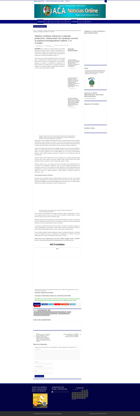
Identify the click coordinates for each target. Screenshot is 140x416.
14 (79, 394)
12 (75, 394)
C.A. (49, 310)
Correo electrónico (39, 366)
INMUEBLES (88, 21)
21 (79, 396)
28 (79, 398)
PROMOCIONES (81, 21)
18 (72, 396)
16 (84, 394)
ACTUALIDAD (62, 21)
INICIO (35, 21)
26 (75, 398)
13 (77, 394)
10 (87, 392)
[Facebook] (97, 1)
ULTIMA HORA (66, 45)
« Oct (73, 399)
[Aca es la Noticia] (70, 11)
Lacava (69, 312)
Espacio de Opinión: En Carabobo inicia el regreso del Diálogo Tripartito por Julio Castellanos (70, 335)
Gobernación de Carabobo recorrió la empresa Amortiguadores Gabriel (50, 312)
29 (82, 398)
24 (87, 396)
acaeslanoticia (38, 45)
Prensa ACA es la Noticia (64, 313)
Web (36, 371)
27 (77, 398)
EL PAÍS (46, 21)
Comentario (37, 349)
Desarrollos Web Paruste (101, 413)
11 (72, 394)
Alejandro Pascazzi (42, 310)
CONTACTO (67, 1)
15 (82, 394)
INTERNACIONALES (53, 21)
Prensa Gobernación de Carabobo (41, 315)
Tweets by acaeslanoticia (90, 98)
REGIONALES (40, 21)
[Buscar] (106, 1)
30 (84, 398)
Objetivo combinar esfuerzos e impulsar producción (45, 313)
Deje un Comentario (40, 46)
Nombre (37, 362)
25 (72, 398)
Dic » (75, 399)
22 (82, 396)
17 (87, 394)
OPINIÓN (68, 21)
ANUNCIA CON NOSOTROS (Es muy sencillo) (55, 1)
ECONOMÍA (74, 21)
